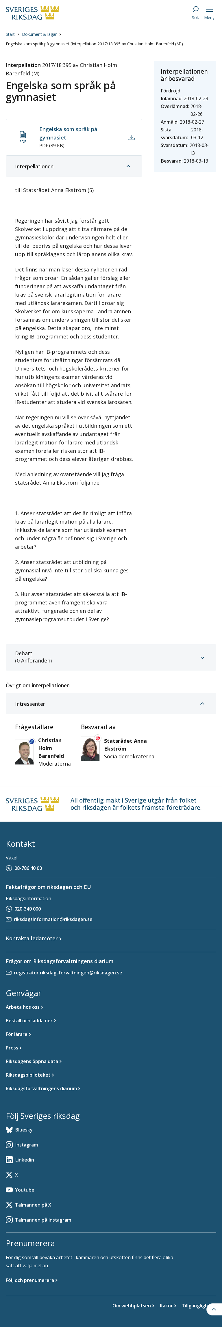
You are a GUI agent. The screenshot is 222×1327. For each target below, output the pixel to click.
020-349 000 (27, 909)
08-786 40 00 (28, 868)
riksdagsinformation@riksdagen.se (53, 919)
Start (10, 34)
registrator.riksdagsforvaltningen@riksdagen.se (68, 972)
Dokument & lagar (39, 34)
